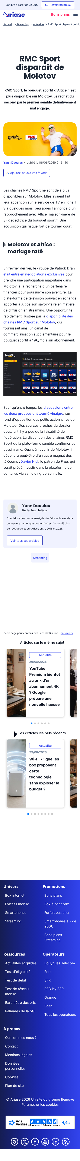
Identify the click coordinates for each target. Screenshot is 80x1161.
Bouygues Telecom (59, 963)
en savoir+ (67, 633)
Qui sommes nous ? (20, 1037)
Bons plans (53, 895)
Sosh (48, 1006)
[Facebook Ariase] (35, 1142)
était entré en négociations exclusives (33, 274)
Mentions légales (18, 1055)
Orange (50, 997)
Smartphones (15, 912)
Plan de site (14, 1085)
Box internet (14, 895)
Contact (11, 1046)
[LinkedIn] (55, 1142)
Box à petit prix (56, 904)
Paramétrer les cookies (40, 1104)
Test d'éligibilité (17, 971)
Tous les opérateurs (60, 1014)
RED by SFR (54, 989)
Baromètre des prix (20, 1002)
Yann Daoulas (13, 162)
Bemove (67, 1099)
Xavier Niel (29, 461)
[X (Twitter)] (25, 1142)
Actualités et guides (20, 963)
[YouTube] (45, 1142)
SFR (47, 980)
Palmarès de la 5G (20, 1011)
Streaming (40, 558)
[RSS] (66, 1142)
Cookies (11, 1077)
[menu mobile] (75, 15)
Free (47, 971)
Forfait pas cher (57, 912)
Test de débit (15, 980)
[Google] (14, 1142)
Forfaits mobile (17, 904)
